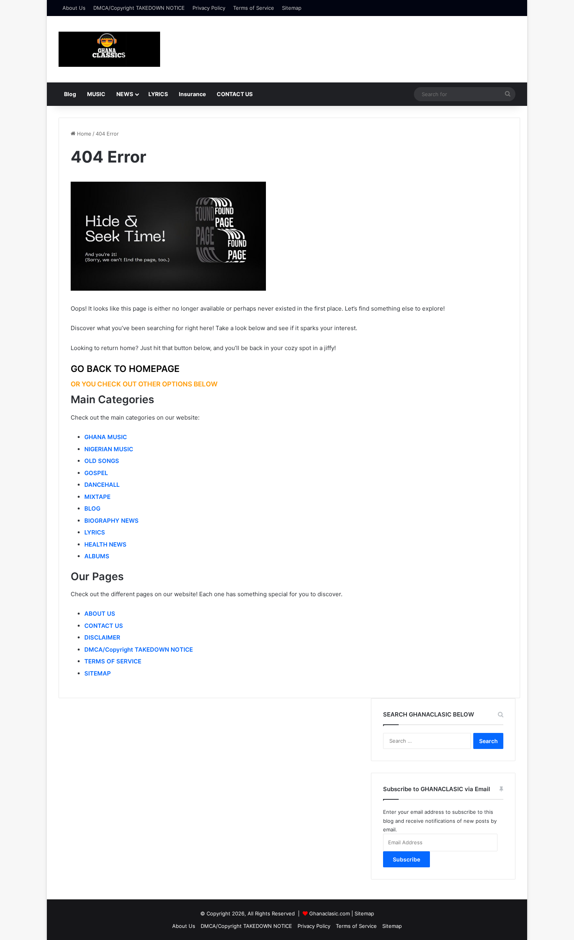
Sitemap (291, 8)
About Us (74, 8)
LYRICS (158, 94)
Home (83, 133)
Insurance (192, 94)
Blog (70, 94)
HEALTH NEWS (105, 544)
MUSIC (96, 94)
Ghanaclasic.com (329, 913)
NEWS (124, 94)
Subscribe (406, 859)
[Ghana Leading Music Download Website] (109, 49)
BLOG (92, 508)
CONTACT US (235, 94)
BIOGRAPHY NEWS (111, 520)
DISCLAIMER (102, 637)
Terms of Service (253, 8)
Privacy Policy (209, 8)
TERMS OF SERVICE (112, 661)
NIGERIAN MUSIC (108, 449)
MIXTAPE (97, 496)
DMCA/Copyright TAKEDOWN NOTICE (139, 8)
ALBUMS (96, 556)
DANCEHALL (101, 484)
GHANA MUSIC (105, 437)
